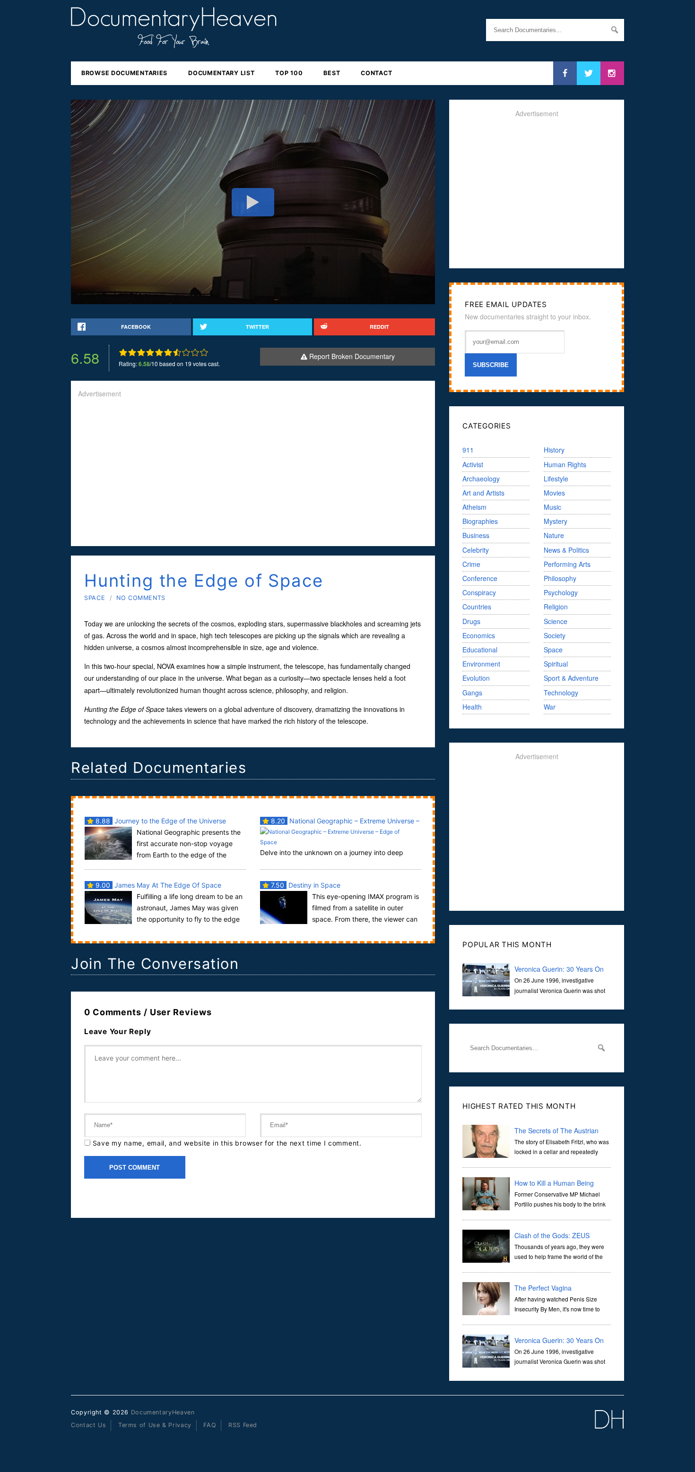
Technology (561, 692)
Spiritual (556, 663)
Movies (554, 492)
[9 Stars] (195, 352)
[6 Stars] (168, 352)
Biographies (480, 521)
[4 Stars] (150, 352)
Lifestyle (556, 478)
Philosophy (560, 578)
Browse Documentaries (124, 73)
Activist (472, 464)
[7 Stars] (177, 352)
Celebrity (475, 550)
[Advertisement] (253, 473)
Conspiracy (479, 592)
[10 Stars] (204, 352)
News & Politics (566, 550)
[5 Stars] (159, 352)
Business (475, 535)
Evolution (476, 678)
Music (552, 507)
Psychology (561, 592)
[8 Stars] (186, 352)
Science (555, 621)
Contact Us (88, 1425)
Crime (471, 564)
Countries (476, 606)
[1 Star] (123, 352)
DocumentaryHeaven (163, 1412)
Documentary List (221, 73)
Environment (481, 663)
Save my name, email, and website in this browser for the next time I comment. (227, 1143)
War (550, 706)
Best (331, 73)
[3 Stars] (141, 352)
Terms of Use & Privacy (154, 1425)
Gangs (472, 692)
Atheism (474, 507)
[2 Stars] (132, 352)
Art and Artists (483, 492)
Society (554, 635)
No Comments (140, 597)
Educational (479, 649)
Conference (479, 578)
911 (468, 449)
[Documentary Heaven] (174, 42)
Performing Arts (567, 564)
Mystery (555, 521)
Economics (478, 635)
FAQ (209, 1425)
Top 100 (289, 73)
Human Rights (565, 464)
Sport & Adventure (571, 678)
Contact (376, 73)
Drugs (471, 621)
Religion (556, 606)
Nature (554, 535)
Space (94, 597)
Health (472, 706)
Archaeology (481, 478)
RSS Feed (242, 1425)
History (554, 449)
